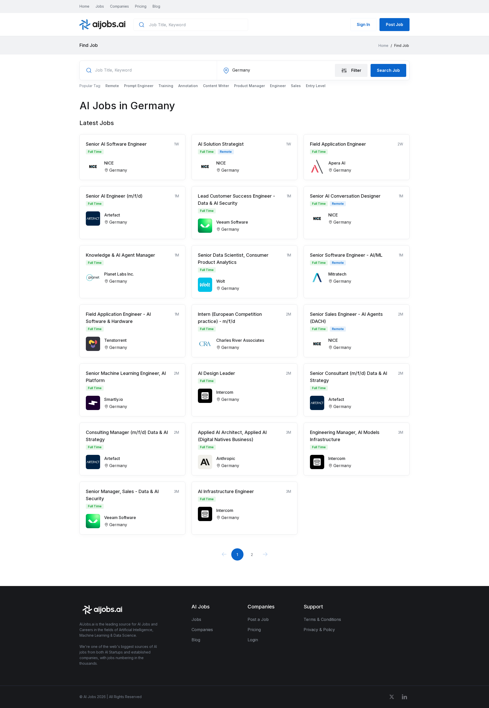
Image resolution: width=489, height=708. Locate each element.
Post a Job (258, 619)
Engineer (278, 86)
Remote (112, 86)
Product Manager (249, 86)
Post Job (394, 24)
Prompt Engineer (138, 86)
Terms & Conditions (322, 619)
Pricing (140, 6)
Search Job (388, 70)
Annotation (188, 86)
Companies (119, 6)
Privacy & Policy (319, 629)
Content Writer (216, 86)
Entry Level (315, 86)
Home (84, 6)
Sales (296, 86)
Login (253, 639)
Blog (156, 6)
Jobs (100, 6)
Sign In (363, 24)
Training (165, 86)
